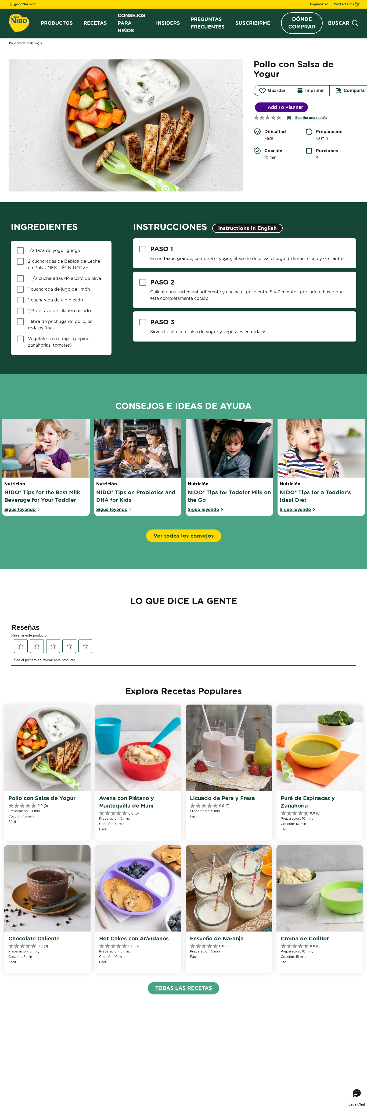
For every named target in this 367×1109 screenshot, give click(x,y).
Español (316, 4)
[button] (83, 834)
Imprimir (314, 90)
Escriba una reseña (311, 117)
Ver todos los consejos (184, 536)
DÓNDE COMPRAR (302, 23)
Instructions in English (247, 228)
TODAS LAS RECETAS (183, 988)
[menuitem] (56, 23)
